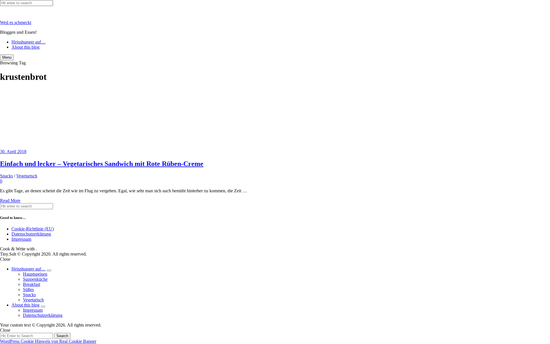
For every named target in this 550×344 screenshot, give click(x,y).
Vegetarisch (26, 175)
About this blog (25, 47)
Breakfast (31, 284)
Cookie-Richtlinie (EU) (32, 228)
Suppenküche (35, 279)
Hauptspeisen (35, 274)
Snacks (6, 175)
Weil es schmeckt (15, 22)
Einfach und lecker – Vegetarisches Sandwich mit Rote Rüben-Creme (101, 163)
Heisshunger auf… (28, 41)
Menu (6, 57)
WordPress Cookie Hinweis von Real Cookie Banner (48, 341)
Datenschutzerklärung (31, 234)
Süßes (28, 289)
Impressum (21, 239)
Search (62, 336)
